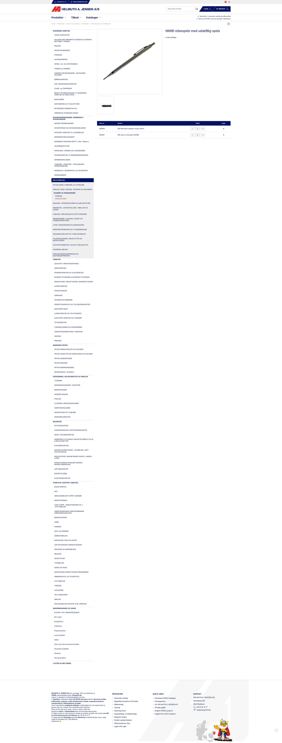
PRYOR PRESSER (60, 363)
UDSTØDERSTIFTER (61, 146)
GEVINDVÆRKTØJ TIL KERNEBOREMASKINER (71, 155)
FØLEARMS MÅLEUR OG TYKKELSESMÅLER (69, 234)
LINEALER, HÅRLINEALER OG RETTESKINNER (70, 214)
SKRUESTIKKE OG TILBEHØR (65, 412)
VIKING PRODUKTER (62, 35)
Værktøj (117, 707)
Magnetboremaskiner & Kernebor (126, 701)
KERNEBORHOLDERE (62, 160)
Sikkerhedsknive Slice (122, 723)
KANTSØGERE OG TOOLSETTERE (67, 104)
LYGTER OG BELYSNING (62, 663)
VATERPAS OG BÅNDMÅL (63, 300)
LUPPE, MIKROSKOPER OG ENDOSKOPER (68, 225)
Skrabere (57, 653)
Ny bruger (220, 9)
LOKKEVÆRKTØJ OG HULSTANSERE (67, 313)
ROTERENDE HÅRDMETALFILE (65, 108)
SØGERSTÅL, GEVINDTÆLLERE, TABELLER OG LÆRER (70, 208)
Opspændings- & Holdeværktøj (125, 714)
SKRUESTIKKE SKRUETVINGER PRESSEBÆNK (71, 572)
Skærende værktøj (121, 698)
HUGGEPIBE (58, 590)
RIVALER (57, 46)
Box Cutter (58, 617)
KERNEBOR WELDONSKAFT (64, 137)
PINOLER (57, 399)
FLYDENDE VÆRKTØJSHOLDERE (66, 403)
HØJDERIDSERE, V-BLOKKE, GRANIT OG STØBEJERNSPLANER (68, 219)
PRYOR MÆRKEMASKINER (64, 367)
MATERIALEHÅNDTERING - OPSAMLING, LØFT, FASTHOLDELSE (71, 451)
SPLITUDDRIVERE (61, 595)
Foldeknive (58, 626)
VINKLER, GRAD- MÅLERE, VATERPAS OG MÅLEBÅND (72, 189)
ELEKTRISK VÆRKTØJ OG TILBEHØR (68, 318)
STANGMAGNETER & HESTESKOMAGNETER (70, 430)
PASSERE (58, 196)
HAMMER (57, 527)
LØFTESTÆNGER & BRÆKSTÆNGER (68, 545)
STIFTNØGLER (59, 581)
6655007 (102, 135)
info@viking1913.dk (204, 710)
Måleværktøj (118, 704)
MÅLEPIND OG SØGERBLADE (65, 549)
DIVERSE (57, 336)
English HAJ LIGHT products (165, 714)
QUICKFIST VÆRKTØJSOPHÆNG (66, 263)
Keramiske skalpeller (61, 649)
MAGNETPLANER (60, 473)
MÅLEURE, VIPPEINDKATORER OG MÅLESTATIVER (71, 203)
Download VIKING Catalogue (165, 698)
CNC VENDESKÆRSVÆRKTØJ (65, 84)
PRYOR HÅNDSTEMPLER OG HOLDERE (68, 349)
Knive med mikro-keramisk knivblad (66, 644)
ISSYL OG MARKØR (61, 531)
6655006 (102, 128)
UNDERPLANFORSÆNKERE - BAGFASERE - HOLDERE (70, 74)
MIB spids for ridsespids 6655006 (128, 135)
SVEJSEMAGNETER (61, 445)
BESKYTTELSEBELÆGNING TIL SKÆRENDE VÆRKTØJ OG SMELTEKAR (70, 94)
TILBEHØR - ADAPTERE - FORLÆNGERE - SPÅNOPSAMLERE (69, 165)
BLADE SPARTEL (60, 487)
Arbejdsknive (58, 621)
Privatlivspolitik (160, 707)
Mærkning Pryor (120, 711)
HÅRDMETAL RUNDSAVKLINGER (66, 113)
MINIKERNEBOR (60, 175)
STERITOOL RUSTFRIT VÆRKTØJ (65, 483)
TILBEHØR (58, 381)
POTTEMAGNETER (61, 426)
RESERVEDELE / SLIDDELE (64, 372)
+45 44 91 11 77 (85, 715)
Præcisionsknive (60, 631)
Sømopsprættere (60, 658)
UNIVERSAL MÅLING (60, 249)
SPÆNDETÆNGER (61, 394)
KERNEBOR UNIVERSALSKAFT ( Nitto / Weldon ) (71, 141)
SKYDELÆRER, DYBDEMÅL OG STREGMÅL (68, 185)
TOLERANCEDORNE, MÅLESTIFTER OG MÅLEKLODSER (67, 239)
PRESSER (57, 341)
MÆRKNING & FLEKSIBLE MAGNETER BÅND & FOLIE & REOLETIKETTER (73, 440)
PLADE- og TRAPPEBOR (63, 88)
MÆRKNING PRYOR (60, 345)
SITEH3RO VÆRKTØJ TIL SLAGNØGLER (69, 132)
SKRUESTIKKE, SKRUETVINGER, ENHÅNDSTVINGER (73, 282)
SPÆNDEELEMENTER (62, 417)
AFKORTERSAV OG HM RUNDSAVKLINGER (70, 128)
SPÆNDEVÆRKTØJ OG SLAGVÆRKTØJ (69, 273)
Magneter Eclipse (120, 717)
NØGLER (57, 599)
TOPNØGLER (59, 563)
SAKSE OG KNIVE (60, 567)
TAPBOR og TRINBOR (62, 69)
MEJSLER (57, 554)
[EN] (229, 2)
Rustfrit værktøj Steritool (123, 720)
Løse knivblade (59, 635)
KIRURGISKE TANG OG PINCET (65, 540)
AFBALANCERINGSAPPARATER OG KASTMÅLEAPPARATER (66, 255)
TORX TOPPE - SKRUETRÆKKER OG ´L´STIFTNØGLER (68, 506)
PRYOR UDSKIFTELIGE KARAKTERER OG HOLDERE (73, 354)
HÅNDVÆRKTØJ (60, 268)
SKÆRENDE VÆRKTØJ (61, 31)
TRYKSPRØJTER (60, 322)
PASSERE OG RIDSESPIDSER (73, 23)
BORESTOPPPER (60, 517)
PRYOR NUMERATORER (63, 358)
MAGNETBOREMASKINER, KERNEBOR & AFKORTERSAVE (68, 118)
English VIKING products (164, 711)
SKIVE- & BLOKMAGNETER (64, 435)
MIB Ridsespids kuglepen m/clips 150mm (131, 128)
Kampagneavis (160, 701)
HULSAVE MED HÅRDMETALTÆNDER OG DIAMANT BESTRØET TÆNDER (73, 40)
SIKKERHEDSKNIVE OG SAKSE (64, 608)
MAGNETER (57, 421)
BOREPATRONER (60, 390)
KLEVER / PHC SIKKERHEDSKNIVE (66, 612)
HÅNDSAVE (58, 295)
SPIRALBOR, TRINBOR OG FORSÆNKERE (69, 150)
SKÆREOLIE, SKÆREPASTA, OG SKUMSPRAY (71, 170)
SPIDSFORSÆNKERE (62, 50)
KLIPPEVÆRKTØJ (60, 286)
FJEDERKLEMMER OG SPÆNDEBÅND (68, 327)
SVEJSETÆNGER (60, 291)
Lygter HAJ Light (120, 726)
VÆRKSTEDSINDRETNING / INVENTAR (68, 332)
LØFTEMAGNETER (61, 469)
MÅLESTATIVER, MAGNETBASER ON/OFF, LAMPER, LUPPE (73, 457)
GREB (56, 522)
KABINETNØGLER (60, 536)
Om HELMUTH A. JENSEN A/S (166, 704)
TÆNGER (57, 586)
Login (206, 9)
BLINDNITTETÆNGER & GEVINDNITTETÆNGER (71, 277)
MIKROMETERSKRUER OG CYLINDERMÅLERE (70, 229)
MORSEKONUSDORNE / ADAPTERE (67, 385)
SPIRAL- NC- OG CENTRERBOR (65, 64)
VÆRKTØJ (57, 259)
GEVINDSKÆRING (61, 59)
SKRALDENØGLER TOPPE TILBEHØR (68, 496)
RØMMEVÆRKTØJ (61, 79)
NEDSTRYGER (59, 558)
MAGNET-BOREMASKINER (64, 123)
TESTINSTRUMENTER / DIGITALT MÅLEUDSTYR (70, 245)
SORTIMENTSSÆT (61, 309)
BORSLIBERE (59, 99)
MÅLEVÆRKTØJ (61, 23)
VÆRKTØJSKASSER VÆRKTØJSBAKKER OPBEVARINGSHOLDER (69, 512)
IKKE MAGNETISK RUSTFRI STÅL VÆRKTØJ (70, 604)
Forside (53, 23)
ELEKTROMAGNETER (62, 478)
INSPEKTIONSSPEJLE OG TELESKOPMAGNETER (72, 304)
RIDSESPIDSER (85, 23)
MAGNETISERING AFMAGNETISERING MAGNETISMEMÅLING (68, 463)
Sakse (56, 640)
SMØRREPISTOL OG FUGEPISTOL (67, 576)
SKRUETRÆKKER (60, 500)
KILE (56, 491)
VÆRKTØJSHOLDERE (62, 408)
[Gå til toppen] (276, 730)
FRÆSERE (58, 55)
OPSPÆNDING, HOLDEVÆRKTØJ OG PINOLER (70, 376)
